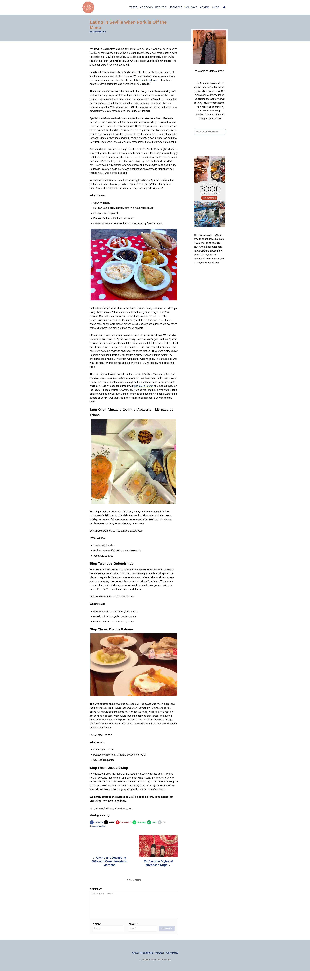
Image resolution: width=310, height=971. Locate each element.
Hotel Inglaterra (148, 80)
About (135, 953)
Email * (133, 924)
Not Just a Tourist (143, 386)
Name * (97, 924)
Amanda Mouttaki (99, 32)
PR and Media (146, 953)
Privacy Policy (171, 953)
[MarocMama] (103, 7)
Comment (96, 889)
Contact (159, 953)
